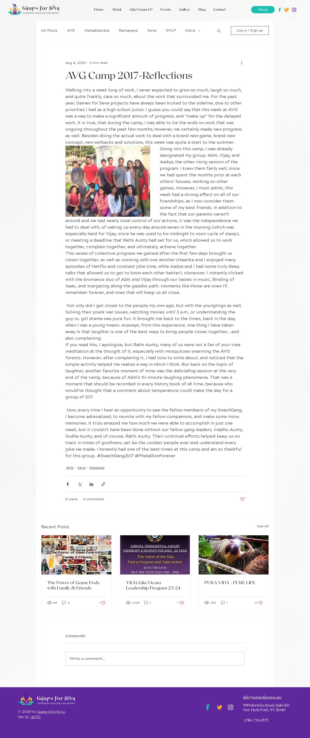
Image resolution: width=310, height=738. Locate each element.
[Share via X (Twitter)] (79, 484)
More (190, 30)
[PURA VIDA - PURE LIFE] (234, 554)
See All (263, 526)
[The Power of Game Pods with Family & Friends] (76, 554)
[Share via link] (103, 484)
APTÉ (36, 717)
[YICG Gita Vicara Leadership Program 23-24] (155, 554)
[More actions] (242, 63)
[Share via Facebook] (67, 484)
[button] (219, 30)
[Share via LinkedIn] (91, 484)
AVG (71, 30)
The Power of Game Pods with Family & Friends (73, 585)
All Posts (49, 30)
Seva (151, 30)
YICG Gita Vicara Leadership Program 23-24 (153, 585)
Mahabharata (97, 30)
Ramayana (128, 30)
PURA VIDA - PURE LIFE (230, 583)
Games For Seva (51, 712)
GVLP (171, 30)
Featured (96, 468)
